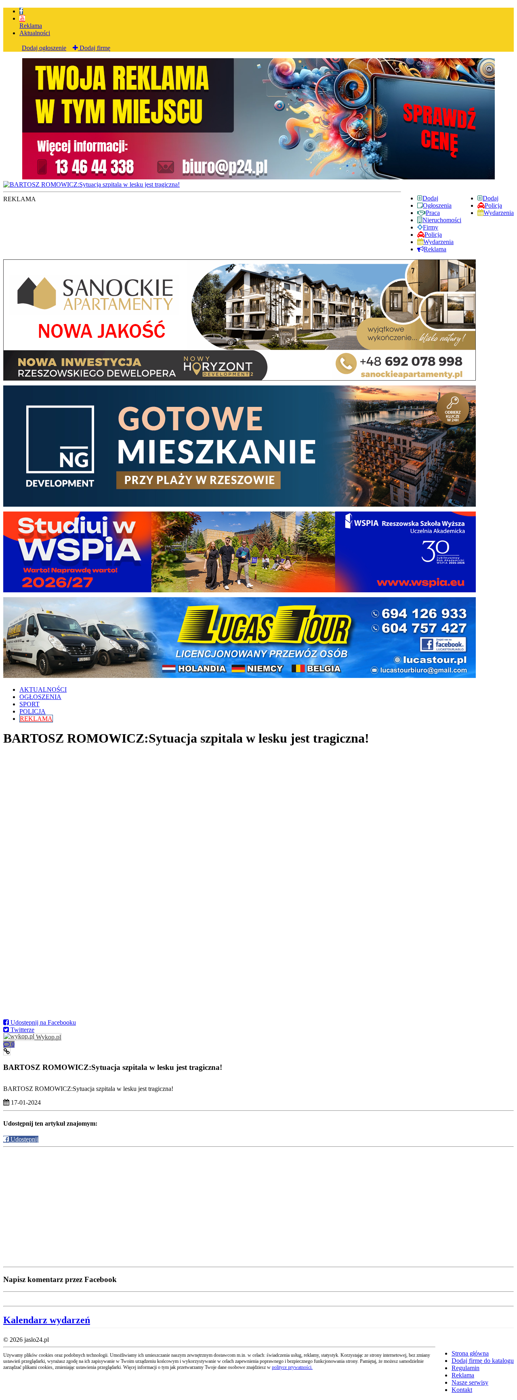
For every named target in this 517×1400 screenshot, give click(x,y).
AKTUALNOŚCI (43, 689)
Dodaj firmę (94, 47)
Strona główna (470, 1353)
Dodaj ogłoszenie (44, 47)
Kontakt (462, 1389)
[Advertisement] (245, 1206)
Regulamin (465, 1367)
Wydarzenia (498, 212)
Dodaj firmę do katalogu (483, 1360)
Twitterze (21, 1029)
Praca (433, 212)
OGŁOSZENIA (40, 696)
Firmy (430, 227)
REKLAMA (36, 718)
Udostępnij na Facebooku (42, 1022)
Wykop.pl (47, 1037)
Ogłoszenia (437, 205)
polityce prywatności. (292, 1367)
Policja (493, 205)
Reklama (30, 25)
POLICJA (32, 711)
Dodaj (490, 198)
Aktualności (34, 32)
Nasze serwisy (470, 1382)
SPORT (29, 704)
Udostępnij (23, 1139)
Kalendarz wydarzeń (46, 1320)
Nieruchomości (441, 220)
